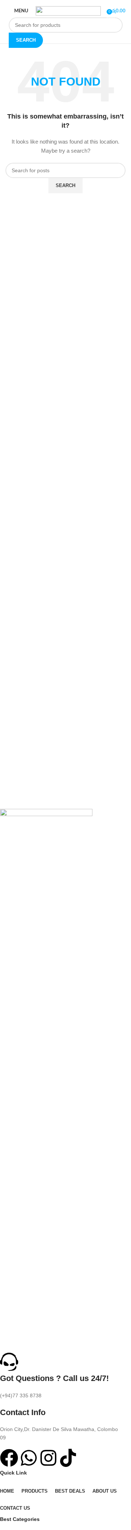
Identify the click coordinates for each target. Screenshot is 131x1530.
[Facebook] (9, 1458)
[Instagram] (48, 1458)
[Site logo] (68, 10)
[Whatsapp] (29, 1458)
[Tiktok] (68, 1458)
